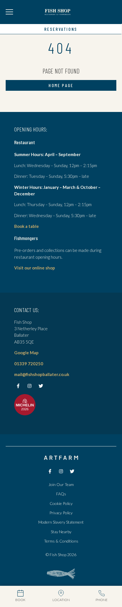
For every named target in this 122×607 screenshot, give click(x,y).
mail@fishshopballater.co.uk (41, 374)
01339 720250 (28, 363)
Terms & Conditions (61, 541)
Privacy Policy (61, 512)
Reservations (60, 29)
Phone (102, 600)
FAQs (61, 493)
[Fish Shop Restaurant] (57, 12)
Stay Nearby (61, 531)
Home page (61, 85)
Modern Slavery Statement (61, 522)
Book (20, 600)
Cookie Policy (61, 503)
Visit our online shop (34, 267)
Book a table (26, 226)
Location (61, 600)
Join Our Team (61, 484)
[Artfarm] (61, 457)
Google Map (26, 352)
